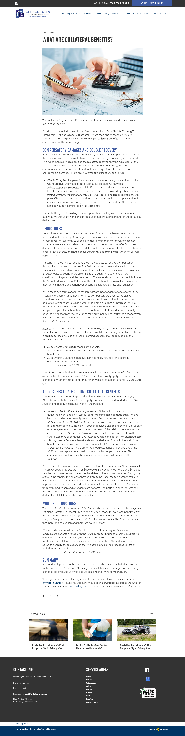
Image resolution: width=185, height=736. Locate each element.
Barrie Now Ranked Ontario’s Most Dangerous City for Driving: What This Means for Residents (48, 647)
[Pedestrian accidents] (48, 630)
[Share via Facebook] (43, 595)
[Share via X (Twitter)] (50, 595)
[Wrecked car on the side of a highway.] (136, 630)
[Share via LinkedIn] (57, 595)
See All (153, 613)
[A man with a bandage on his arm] (92, 630)
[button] (99, 14)
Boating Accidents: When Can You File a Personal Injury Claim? (91, 647)
